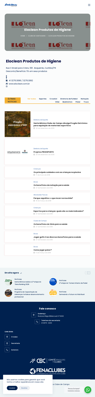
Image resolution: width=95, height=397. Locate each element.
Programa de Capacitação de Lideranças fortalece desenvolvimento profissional (29, 294)
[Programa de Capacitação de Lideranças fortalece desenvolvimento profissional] (8, 293)
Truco (86, 102)
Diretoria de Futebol (69, 99)
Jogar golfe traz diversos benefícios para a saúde (57, 237)
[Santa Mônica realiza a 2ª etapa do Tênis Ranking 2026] (8, 281)
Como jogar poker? (43, 250)
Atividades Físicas (41, 195)
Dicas (36, 182)
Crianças (37, 169)
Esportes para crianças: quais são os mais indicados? (59, 211)
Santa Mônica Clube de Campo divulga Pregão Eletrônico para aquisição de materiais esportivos (60, 124)
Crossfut (53, 99)
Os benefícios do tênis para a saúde (50, 224)
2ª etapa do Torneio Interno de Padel (73, 283)
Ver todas (31, 99)
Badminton (67, 102)
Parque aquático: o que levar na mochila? (53, 198)
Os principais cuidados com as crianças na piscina (57, 172)
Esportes (42, 99)
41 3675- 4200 (46, 323)
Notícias (18, 279)
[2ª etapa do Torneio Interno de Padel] (53, 281)
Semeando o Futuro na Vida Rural (71, 294)
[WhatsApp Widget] (87, 389)
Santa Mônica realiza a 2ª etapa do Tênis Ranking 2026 (28, 283)
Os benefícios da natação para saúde (51, 185)
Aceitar (12, 388)
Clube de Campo (40, 221)
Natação (85, 99)
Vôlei (57, 102)
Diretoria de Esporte (41, 120)
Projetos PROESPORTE (44, 152)
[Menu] (89, 5)
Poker (78, 102)
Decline (24, 388)
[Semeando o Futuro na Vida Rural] (53, 293)
